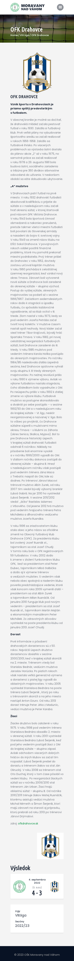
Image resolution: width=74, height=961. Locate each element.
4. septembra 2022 (37, 881)
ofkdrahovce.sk (28, 823)
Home (14, 35)
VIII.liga (24, 35)
